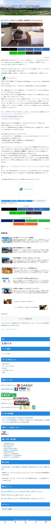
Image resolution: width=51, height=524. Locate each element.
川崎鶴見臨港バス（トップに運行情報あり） (13, 455)
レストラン (14, 203)
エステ (45, 200)
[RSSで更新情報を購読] (25, 224)
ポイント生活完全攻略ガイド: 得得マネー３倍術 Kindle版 (17, 417)
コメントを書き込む (25, 318)
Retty (3, 372)
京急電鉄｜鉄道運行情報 (9, 451)
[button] (34, 52)
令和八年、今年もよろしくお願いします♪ (12, 495)
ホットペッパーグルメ (8, 366)
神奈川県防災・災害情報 (9, 444)
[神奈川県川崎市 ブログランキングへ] (4, 434)
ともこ (38, 491)
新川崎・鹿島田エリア (6, 200)
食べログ (4, 368)
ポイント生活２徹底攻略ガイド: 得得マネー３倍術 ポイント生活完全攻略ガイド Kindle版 (26, 420)
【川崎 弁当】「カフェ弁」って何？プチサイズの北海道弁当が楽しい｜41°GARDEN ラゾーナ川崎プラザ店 (25, 479)
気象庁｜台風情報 (7, 446)
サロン (36, 200)
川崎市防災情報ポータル (9, 443)
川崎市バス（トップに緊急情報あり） (12, 453)
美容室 (40, 200)
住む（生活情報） (21, 200)
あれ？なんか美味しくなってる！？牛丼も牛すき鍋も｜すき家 (18, 491)
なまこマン (39, 498)
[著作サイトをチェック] (13, 220)
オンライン (8, 203)
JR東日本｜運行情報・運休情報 (10, 448)
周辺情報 (14, 200)
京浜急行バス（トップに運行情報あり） (12, 457)
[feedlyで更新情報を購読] (38, 220)
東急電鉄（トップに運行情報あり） (11, 450)
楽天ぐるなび (5, 363)
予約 (3, 203)
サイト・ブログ (29, 200)
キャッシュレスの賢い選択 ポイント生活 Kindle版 (15, 422)
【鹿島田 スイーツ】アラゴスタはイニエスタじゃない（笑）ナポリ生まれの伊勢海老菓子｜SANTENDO (25, 474)
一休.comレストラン (7, 370)
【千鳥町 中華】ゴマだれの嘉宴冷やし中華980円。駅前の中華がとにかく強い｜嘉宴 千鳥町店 (25, 468)
